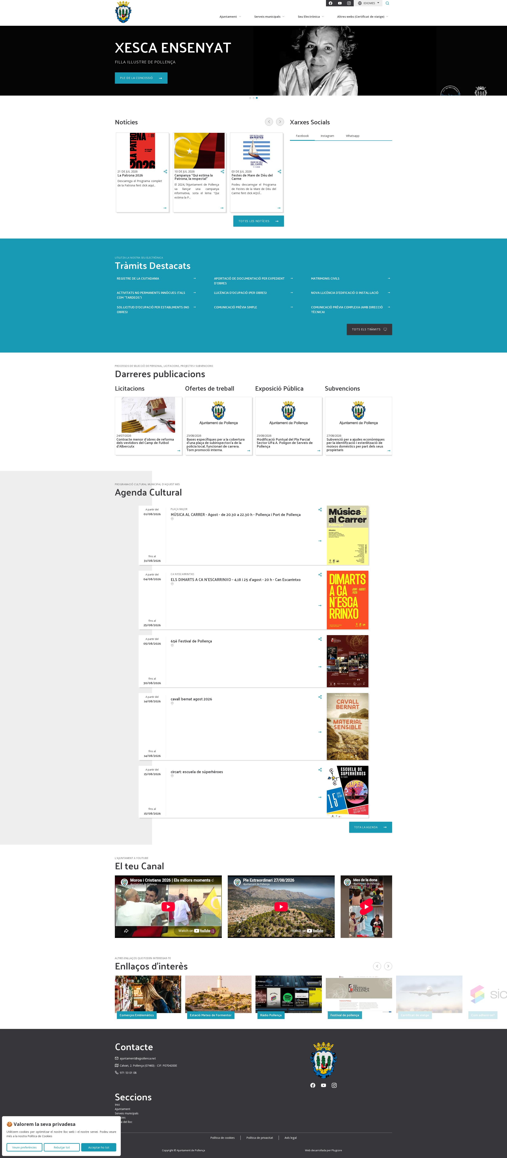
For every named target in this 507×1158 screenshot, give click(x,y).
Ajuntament (122, 1109)
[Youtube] (340, 3)
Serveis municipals (126, 1113)
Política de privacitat (259, 1138)
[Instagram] (349, 3)
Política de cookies (222, 1138)
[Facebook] (330, 3)
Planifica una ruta (136, 78)
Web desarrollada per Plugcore (323, 1150)
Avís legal (291, 1138)
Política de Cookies (40, 1136)
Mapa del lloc (123, 1122)
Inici (117, 1104)
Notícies (120, 1117)
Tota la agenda (365, 827)
